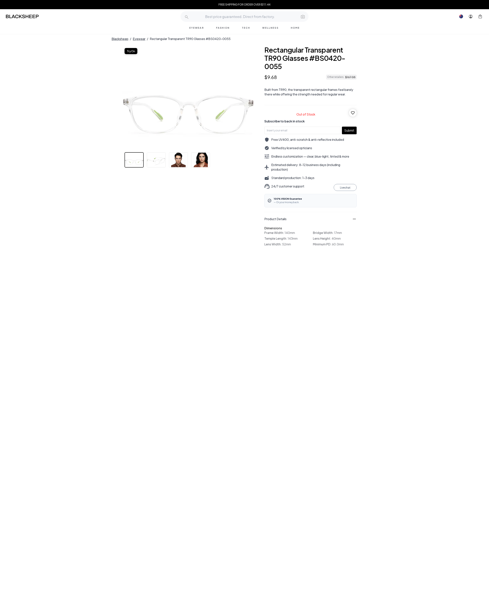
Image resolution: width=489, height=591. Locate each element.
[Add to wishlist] (353, 113)
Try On (131, 51)
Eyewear (139, 39)
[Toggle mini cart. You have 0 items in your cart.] (480, 16)
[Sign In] (470, 16)
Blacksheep (120, 39)
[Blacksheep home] (29, 16)
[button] (302, 16)
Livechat (345, 187)
